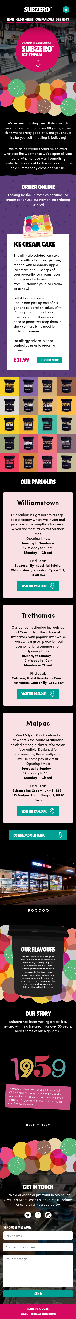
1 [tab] (29, 910)
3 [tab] (36, 910)
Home (10, 20)
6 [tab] (47, 910)
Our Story (62, 20)
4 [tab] (40, 910)
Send (37, 1293)
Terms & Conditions (43, 1314)
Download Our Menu (29, 835)
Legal (24, 1314)
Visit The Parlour (33, 586)
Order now (49, 360)
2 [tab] (33, 910)
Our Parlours (44, 20)
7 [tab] (49, 1125)
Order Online (24, 20)
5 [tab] (44, 910)
